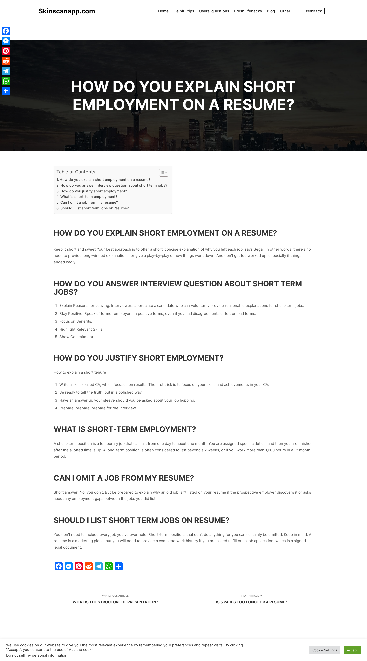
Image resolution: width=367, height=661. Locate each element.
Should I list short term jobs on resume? (94, 208)
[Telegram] (6, 71)
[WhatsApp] (6, 81)
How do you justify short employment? (93, 191)
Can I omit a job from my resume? (89, 202)
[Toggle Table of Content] (161, 172)
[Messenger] (6, 41)
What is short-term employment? (88, 196)
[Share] (6, 91)
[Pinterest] (6, 51)
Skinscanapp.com (64, 11)
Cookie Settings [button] (324, 650)
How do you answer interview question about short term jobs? (113, 185)
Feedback (314, 11)
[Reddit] (6, 61)
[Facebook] (6, 31)
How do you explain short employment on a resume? (105, 179)
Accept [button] (352, 650)
